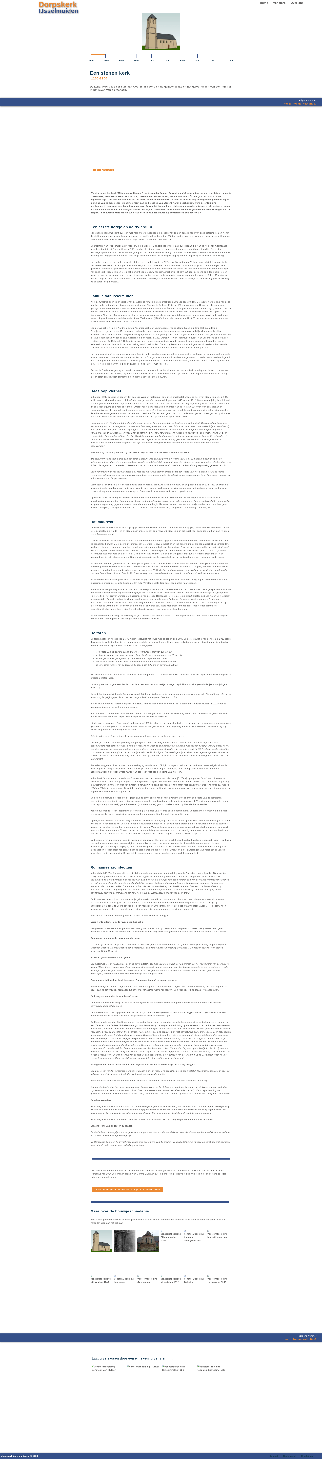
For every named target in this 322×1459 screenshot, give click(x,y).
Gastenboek (289, 1456)
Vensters (279, 2)
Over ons (297, 2)
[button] (312, 2)
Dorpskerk (57, 4)
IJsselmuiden (58, 10)
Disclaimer (307, 1456)
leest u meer (182, 416)
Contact (273, 1456)
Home (264, 2)
